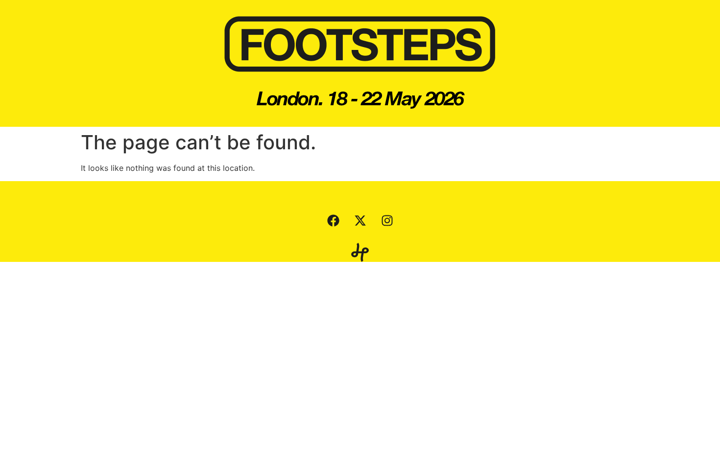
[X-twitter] (360, 221)
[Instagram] (387, 221)
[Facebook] (333, 221)
